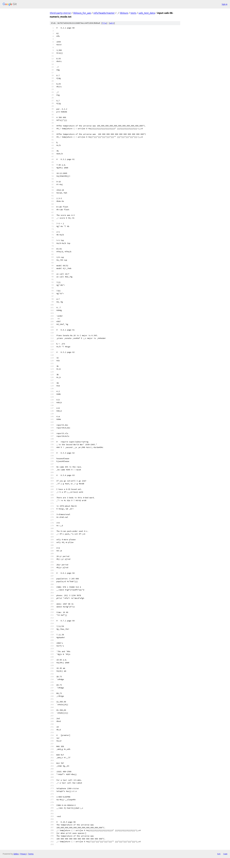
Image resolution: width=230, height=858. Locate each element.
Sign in (224, 4)
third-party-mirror (60, 13)
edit (112, 23)
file (104, 23)
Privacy (23, 854)
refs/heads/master (104, 13)
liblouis (124, 13)
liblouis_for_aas (82, 13)
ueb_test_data (147, 13)
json (225, 854)
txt (218, 854)
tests (133, 13)
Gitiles (16, 854)
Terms (31, 854)
